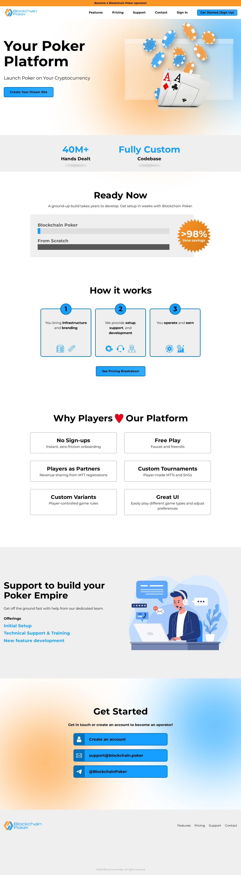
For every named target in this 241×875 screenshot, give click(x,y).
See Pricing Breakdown (120, 371)
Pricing (118, 12)
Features (96, 12)
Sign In (182, 12)
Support (139, 12)
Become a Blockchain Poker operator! (120, 3)
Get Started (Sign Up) (217, 12)
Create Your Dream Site (28, 92)
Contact (161, 12)
